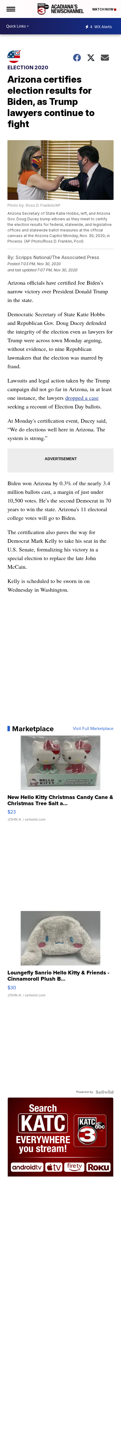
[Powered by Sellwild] (105, 1092)
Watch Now (103, 9)
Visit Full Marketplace (93, 729)
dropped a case (82, 397)
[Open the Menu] (10, 9)
